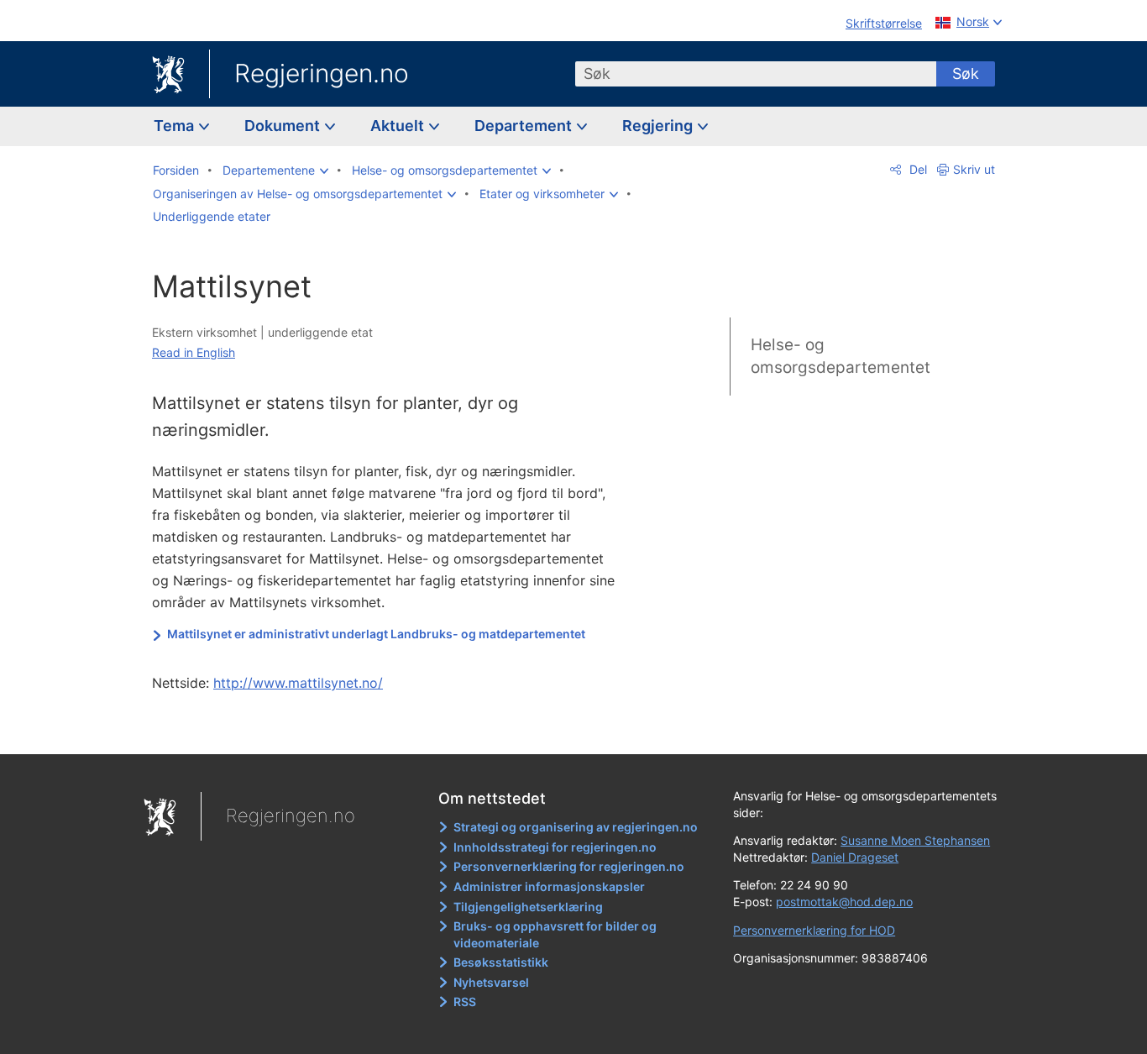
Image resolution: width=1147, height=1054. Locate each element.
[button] (275, 170)
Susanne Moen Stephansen (915, 840)
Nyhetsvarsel (491, 982)
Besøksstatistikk (500, 962)
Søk (965, 73)
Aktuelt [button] (398, 125)
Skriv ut (974, 169)
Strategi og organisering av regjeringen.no (575, 827)
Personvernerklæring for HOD (814, 930)
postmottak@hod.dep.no (844, 901)
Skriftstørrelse (884, 23)
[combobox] (755, 74)
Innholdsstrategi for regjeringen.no (555, 847)
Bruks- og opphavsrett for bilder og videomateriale (555, 934)
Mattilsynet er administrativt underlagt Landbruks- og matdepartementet (376, 634)
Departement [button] (524, 125)
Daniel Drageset (854, 857)
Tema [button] (175, 125)
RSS (464, 1001)
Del (916, 169)
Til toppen (396, 729)
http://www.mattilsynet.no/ (298, 682)
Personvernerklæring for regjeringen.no (568, 866)
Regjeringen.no (321, 73)
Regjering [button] (659, 125)
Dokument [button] (283, 125)
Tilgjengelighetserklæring (528, 906)
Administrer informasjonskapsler (549, 886)
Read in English (193, 352)
